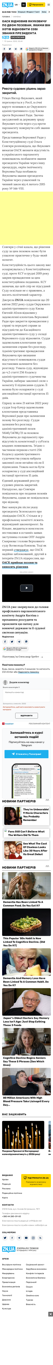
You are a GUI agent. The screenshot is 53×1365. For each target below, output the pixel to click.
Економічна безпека (35, 1278)
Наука (5, 1291)
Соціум (29, 1287)
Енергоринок (8, 1278)
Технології (7, 1295)
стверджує (21, 549)
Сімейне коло (32, 1295)
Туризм (29, 1300)
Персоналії (31, 1282)
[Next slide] (48, 12)
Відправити (26, 716)
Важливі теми (9, 12)
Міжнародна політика (12, 1269)
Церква (5, 1304)
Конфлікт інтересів (35, 1273)
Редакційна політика (12, 1193)
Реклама (6, 1188)
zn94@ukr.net (35, 1221)
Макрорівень (8, 1273)
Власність (30, 1304)
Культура (6, 1308)
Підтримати (37, 5)
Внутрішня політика (11, 1264)
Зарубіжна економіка (36, 1269)
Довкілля (6, 1300)
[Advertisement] (26, 218)
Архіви (5, 1179)
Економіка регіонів (11, 1286)
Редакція (6, 1184)
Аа (23, 5)
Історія (29, 1291)
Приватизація (8, 1282)
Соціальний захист (35, 1264)
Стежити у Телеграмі (28, 754)
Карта (5, 1198)
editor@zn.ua (41, 1225)
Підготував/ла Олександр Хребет (20, 656)
